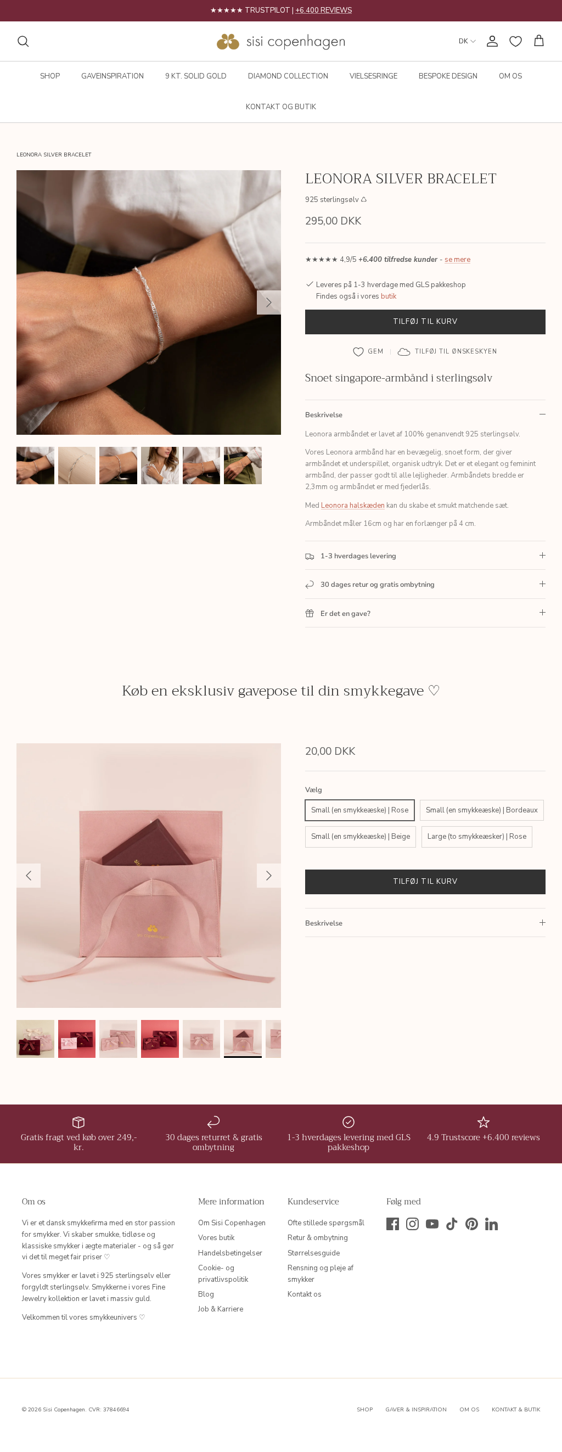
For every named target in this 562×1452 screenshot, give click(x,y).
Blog (206, 1294)
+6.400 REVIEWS (323, 10)
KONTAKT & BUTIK (516, 1410)
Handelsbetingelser (230, 1253)
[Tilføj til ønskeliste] (368, 352)
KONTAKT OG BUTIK (281, 107)
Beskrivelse (323, 415)
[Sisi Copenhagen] (281, 41)
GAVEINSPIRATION (112, 76)
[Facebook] (392, 1224)
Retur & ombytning (318, 1238)
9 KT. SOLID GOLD (196, 76)
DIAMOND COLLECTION (288, 76)
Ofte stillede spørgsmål (326, 1223)
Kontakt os (305, 1294)
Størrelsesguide (314, 1253)
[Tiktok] (452, 1224)
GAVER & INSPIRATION (416, 1410)
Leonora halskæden (353, 506)
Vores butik (216, 1238)
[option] (148, 302)
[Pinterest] (471, 1224)
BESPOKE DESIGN (448, 76)
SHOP (50, 76)
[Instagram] (412, 1224)
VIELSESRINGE (373, 76)
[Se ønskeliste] (515, 41)
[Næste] (269, 302)
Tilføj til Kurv (425, 322)
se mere (457, 260)
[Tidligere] (28, 876)
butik (388, 296)
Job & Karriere (220, 1309)
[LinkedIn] (491, 1224)
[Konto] (490, 41)
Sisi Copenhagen (64, 1410)
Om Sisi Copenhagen (232, 1223)
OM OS (510, 76)
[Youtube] (432, 1224)
